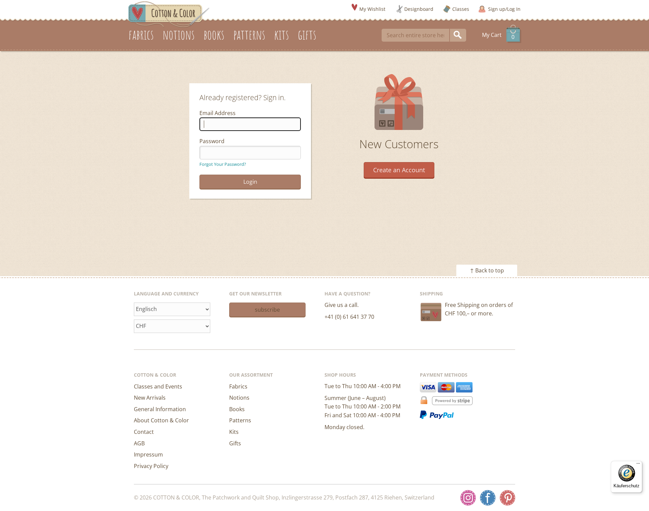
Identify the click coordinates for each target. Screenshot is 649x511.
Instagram (468, 498)
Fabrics (238, 386)
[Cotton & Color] (169, 14)
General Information (160, 409)
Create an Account (399, 170)
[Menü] (638, 465)
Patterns (240, 420)
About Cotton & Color (161, 420)
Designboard (418, 9)
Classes (460, 9)
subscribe (267, 309)
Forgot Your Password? (222, 164)
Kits (234, 432)
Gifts (235, 443)
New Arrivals (150, 397)
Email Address (217, 113)
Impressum (148, 454)
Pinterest (507, 498)
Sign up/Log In (504, 9)
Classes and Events (158, 386)
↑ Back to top (487, 270)
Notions (239, 397)
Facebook (488, 498)
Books (237, 409)
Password (211, 141)
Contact (144, 432)
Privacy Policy (151, 466)
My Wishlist (372, 9)
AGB (139, 443)
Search (458, 35)
